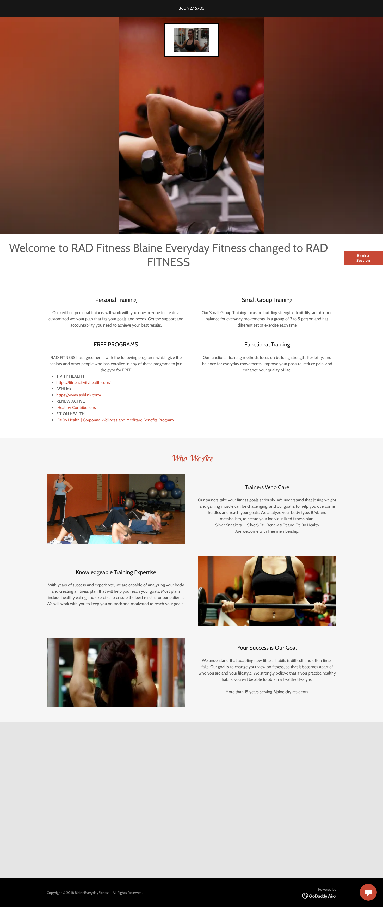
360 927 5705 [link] (192, 8)
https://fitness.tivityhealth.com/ (83, 382)
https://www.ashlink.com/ (78, 395)
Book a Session (363, 258)
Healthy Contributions (76, 407)
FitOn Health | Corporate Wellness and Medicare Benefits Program (115, 420)
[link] (191, 39)
